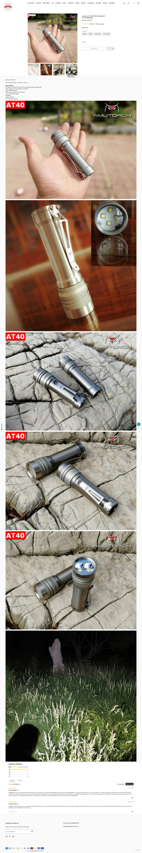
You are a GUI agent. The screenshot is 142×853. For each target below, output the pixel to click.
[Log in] (124, 3)
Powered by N (34, 850)
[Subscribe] (31, 831)
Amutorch (89, 20)
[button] (128, 3)
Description (71, 76)
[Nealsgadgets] (8, 6)
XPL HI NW (107, 34)
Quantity (84, 41)
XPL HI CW (98, 34)
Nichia (85, 34)
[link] (134, 3)
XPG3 (91, 34)
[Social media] (139, 428)
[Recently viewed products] (139, 424)
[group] (33, 69)
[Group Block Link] (99, 825)
